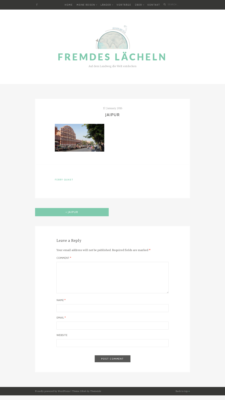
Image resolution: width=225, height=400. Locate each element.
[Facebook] (36, 4)
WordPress (64, 391)
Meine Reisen (86, 4)
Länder (106, 4)
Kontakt (154, 4)
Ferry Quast (64, 179)
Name (61, 300)
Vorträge (124, 4)
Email (61, 317)
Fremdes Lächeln (112, 56)
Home (69, 4)
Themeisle (95, 391)
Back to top (182, 391)
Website (61, 335)
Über (138, 4)
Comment (63, 257)
